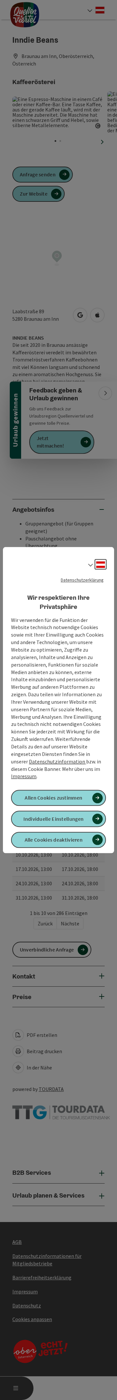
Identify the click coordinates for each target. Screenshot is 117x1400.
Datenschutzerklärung (82, 580)
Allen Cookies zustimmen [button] (53, 798)
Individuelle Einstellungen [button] (53, 819)
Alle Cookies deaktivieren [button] (54, 839)
